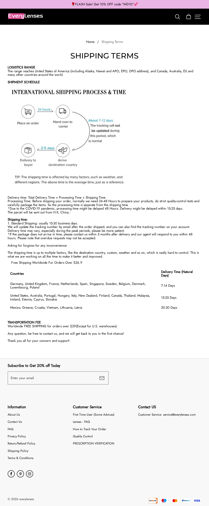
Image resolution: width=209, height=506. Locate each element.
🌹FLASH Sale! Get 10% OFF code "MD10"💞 (104, 4)
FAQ (11, 429)
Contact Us (15, 422)
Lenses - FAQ (81, 422)
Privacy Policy (17, 436)
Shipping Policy (18, 451)
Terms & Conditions (20, 458)
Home (90, 41)
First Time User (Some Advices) (93, 414)
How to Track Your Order (89, 429)
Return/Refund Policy (21, 443)
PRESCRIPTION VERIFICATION (93, 443)
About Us (14, 414)
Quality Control (83, 436)
